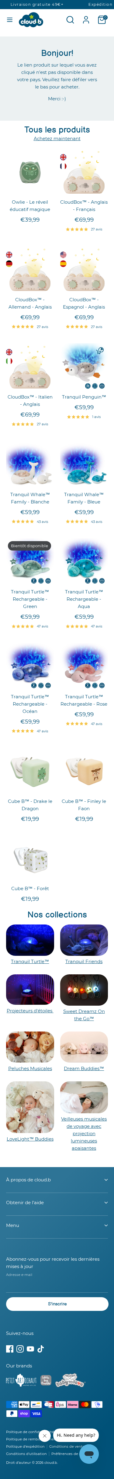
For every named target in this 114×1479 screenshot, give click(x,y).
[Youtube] (30, 1349)
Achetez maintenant (57, 138)
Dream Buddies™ (84, 1068)
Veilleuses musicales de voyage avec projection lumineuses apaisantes (84, 1133)
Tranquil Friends (83, 961)
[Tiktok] (40, 1349)
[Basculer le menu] (10, 19)
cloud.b (50, 1462)
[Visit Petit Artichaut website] (21, 1381)
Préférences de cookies (71, 1454)
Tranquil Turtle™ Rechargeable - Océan (30, 704)
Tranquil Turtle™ (30, 961)
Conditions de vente (67, 1446)
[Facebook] (9, 1349)
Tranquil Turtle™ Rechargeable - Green (30, 599)
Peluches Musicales (30, 1068)
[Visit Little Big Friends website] (46, 1381)
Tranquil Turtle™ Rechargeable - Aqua (84, 599)
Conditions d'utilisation (26, 1454)
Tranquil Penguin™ (84, 397)
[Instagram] (20, 1349)
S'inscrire (57, 1304)
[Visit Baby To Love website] (70, 1381)
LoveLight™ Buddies (30, 1139)
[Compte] (86, 17)
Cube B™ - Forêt (30, 888)
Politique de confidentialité (30, 1432)
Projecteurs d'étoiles (30, 1011)
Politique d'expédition (25, 1446)
